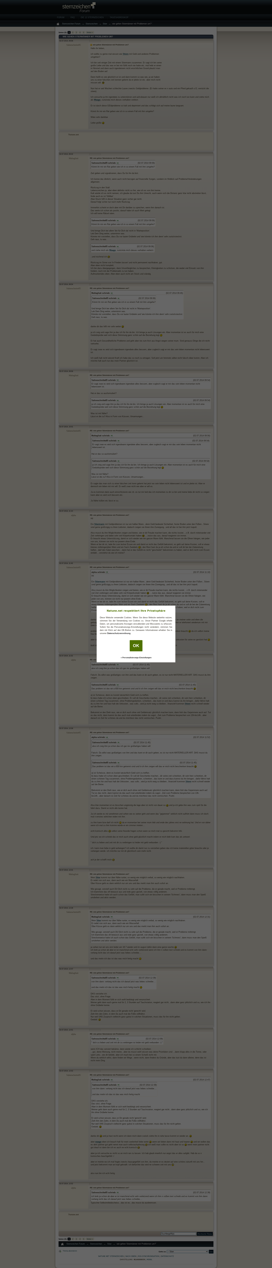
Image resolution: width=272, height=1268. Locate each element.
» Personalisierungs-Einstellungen (136, 658)
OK (136, 645)
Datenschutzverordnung (118, 633)
